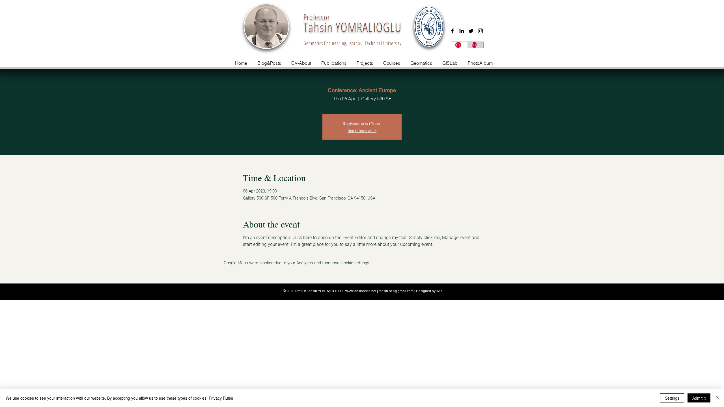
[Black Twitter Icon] (471, 31)
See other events (362, 130)
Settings (672, 398)
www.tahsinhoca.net (360, 291)
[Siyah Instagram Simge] (480, 31)
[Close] (717, 397)
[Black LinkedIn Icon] (461, 31)
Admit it (699, 398)
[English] (475, 45)
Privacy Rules (221, 398)
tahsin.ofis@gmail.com (396, 291)
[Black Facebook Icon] (452, 31)
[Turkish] (459, 45)
